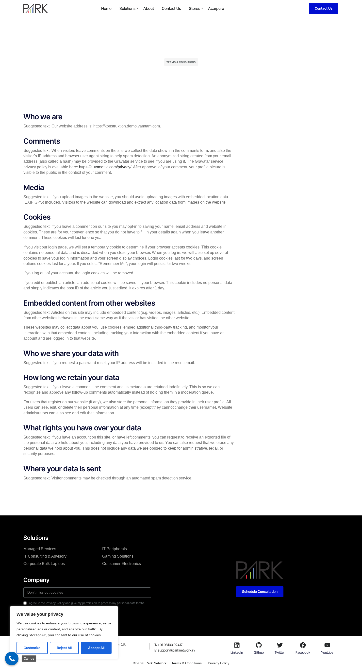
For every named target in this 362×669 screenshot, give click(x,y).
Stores (194, 8)
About (148, 8)
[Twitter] (280, 645)
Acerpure (216, 8)
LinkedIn (236, 652)
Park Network (156, 663)
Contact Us (171, 8)
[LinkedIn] (237, 645)
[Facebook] (303, 645)
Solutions (127, 8)
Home (106, 8)
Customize (32, 648)
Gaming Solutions (117, 556)
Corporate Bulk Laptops (44, 564)
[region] (64, 632)
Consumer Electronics (121, 564)
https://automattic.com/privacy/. (106, 167)
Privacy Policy (218, 663)
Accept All (96, 648)
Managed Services (39, 549)
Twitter (280, 652)
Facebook (303, 652)
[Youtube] (327, 645)
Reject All (64, 648)
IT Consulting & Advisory (44, 556)
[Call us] (11, 658)
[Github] (259, 645)
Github (259, 652)
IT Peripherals (114, 549)
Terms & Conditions (186, 663)
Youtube (327, 652)
